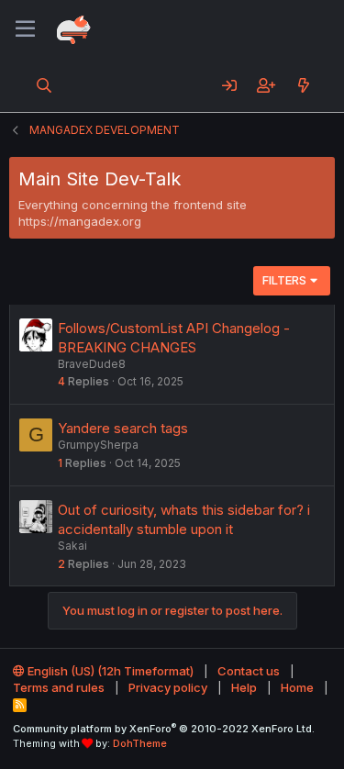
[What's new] (303, 85)
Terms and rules (59, 687)
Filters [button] (284, 280)
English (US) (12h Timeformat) (109, 670)
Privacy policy (167, 687)
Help (244, 687)
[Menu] (25, 29)
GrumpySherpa (98, 444)
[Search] (44, 85)
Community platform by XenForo (164, 728)
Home (297, 687)
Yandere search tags (123, 428)
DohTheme (140, 743)
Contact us (248, 670)
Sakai (72, 545)
